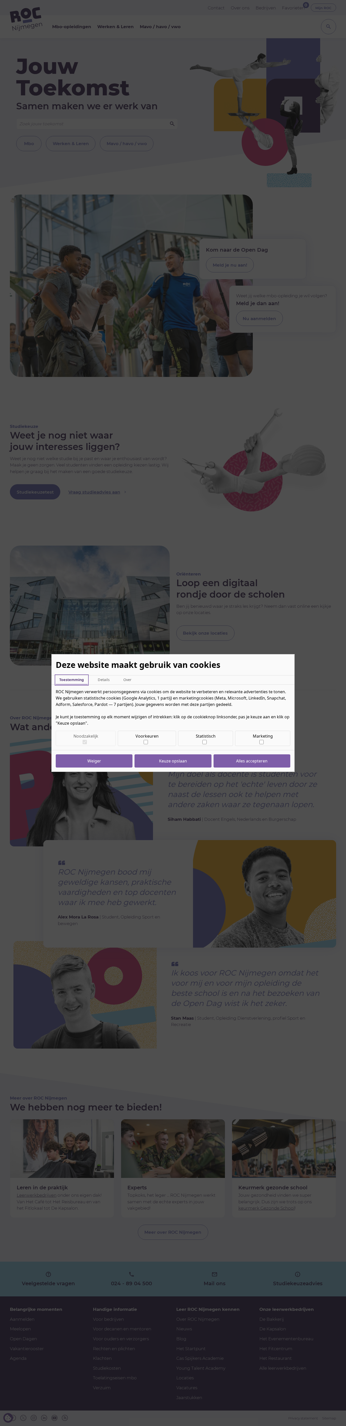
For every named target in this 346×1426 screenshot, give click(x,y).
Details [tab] (104, 679)
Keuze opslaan (173, 761)
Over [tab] (127, 679)
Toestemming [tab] (71, 679)
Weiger (94, 761)
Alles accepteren (251, 761)
